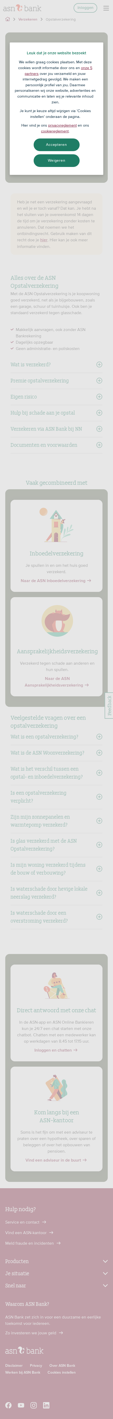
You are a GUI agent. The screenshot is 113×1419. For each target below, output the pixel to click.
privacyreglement (62, 125)
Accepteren (56, 144)
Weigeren (56, 160)
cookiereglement (55, 131)
